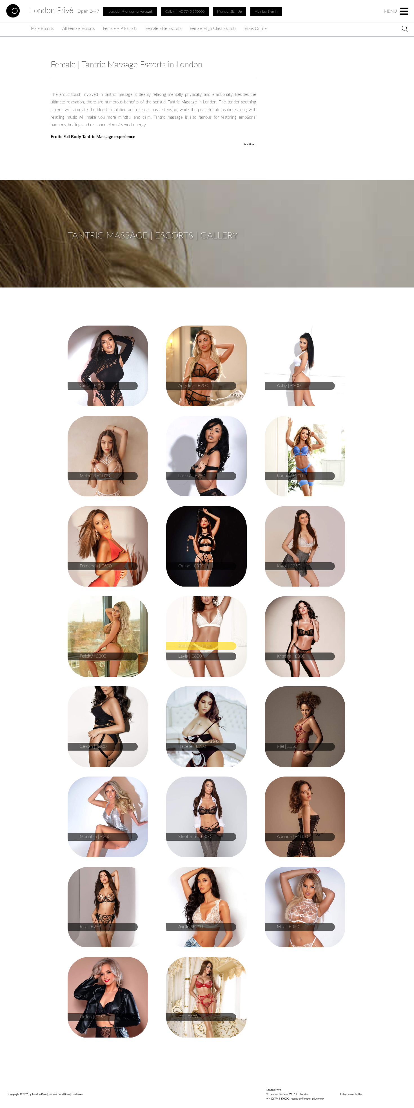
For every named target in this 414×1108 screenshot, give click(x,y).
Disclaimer (77, 1094)
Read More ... (250, 144)
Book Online (256, 28)
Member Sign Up (229, 11)
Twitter (358, 1094)
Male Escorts (42, 28)
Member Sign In (266, 11)
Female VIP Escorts (120, 28)
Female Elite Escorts (163, 28)
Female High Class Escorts (213, 28)
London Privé (51, 10)
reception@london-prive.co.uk (307, 1099)
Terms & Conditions (59, 1094)
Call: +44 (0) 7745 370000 (184, 11)
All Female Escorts (78, 28)
